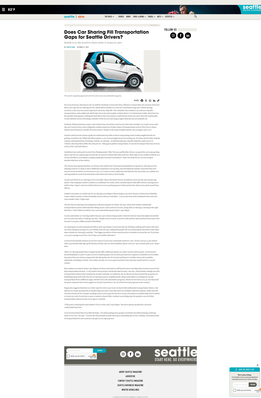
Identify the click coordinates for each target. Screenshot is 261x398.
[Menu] (3, 9)
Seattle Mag (70, 47)
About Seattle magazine (130, 371)
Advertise (130, 376)
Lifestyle (168, 16)
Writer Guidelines (130, 389)
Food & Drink (138, 16)
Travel (150, 16)
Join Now (99, 351)
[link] (112, 25)
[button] (113, 16)
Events (121, 16)
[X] (146, 101)
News (128, 16)
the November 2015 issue (98, 96)
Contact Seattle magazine (130, 380)
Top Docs (108, 16)
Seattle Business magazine (130, 385)
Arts (159, 16)
